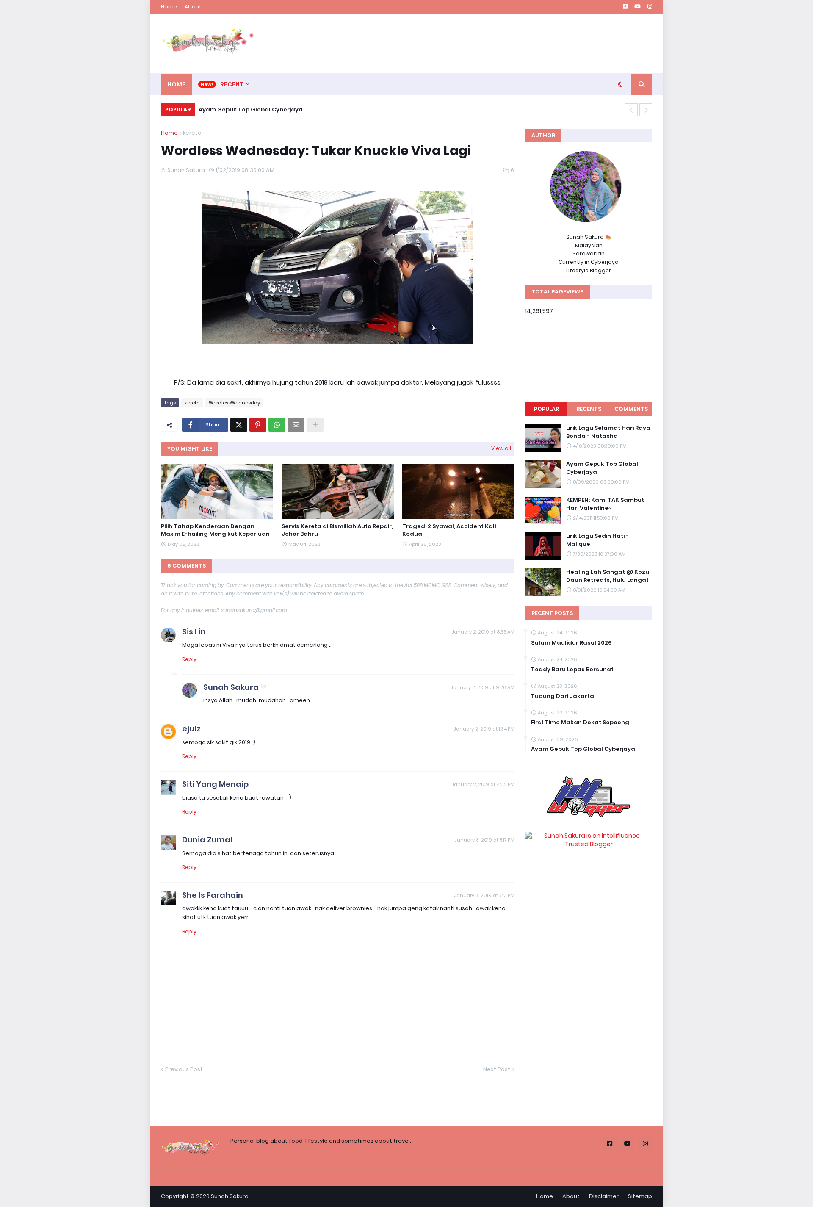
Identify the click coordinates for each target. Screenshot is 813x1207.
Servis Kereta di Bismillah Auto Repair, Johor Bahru (337, 530)
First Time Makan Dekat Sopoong (580, 722)
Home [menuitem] (176, 84)
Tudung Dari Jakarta (562, 696)
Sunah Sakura (231, 687)
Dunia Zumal (207, 839)
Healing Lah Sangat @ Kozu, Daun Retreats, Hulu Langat (608, 576)
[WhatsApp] (276, 425)
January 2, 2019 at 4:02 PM (482, 784)
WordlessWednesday (234, 402)
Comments (631, 409)
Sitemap (640, 1196)
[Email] (296, 425)
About (193, 6)
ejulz (191, 728)
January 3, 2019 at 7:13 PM (484, 895)
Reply (189, 659)
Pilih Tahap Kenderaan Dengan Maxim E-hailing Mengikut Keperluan (215, 530)
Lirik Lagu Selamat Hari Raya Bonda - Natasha (608, 432)
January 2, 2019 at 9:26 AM (482, 687)
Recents (588, 409)
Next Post (496, 1069)
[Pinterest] (257, 425)
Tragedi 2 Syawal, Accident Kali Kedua (449, 530)
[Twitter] (238, 425)
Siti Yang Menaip (215, 784)
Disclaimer (604, 1196)
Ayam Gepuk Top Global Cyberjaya (602, 468)
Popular (546, 409)
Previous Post (184, 1069)
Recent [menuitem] (231, 84)
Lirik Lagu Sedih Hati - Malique (243, 109)
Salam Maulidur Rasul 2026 (571, 643)
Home (169, 6)
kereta (192, 133)
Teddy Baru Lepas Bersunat (572, 669)
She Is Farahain (212, 895)
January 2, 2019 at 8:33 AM (482, 631)
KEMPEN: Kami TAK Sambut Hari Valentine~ (605, 504)
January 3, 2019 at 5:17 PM (484, 839)
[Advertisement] (498, 43)
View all (501, 448)
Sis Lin (194, 631)
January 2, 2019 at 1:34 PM (484, 728)
